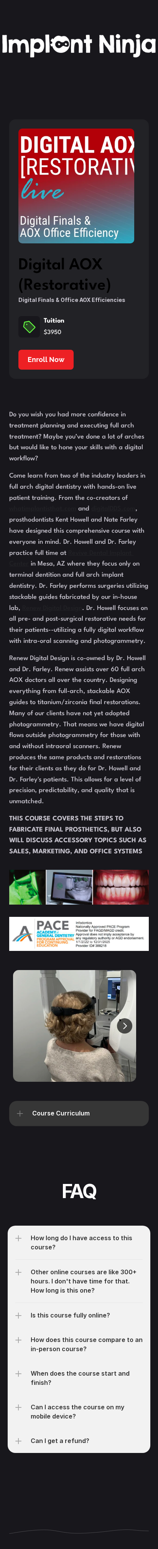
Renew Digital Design (52, 608)
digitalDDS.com (113, 508)
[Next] (124, 1026)
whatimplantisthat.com (42, 508)
